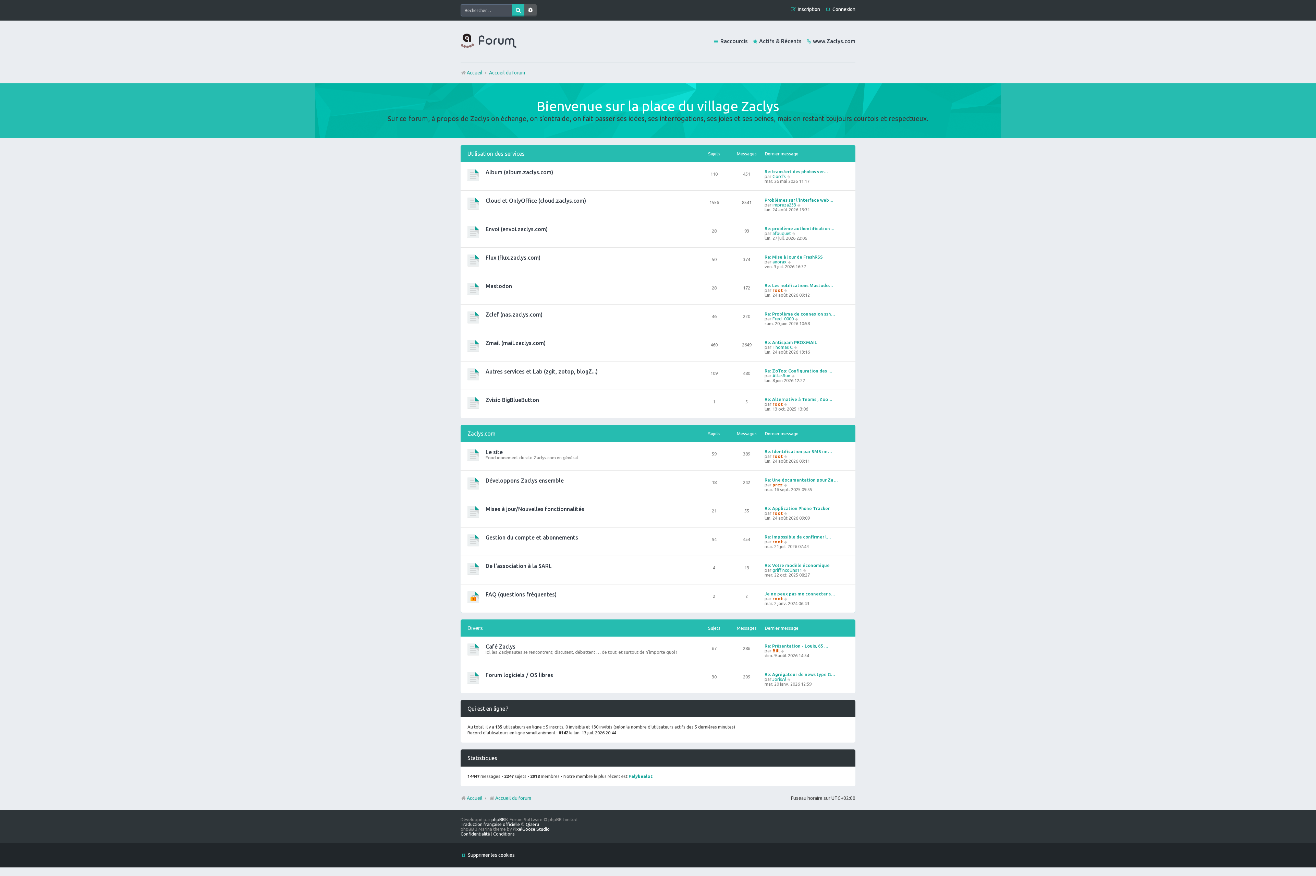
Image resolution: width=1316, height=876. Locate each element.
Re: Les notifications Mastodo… (799, 285)
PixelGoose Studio (531, 829)
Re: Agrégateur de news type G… (800, 674)
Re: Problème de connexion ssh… (800, 313)
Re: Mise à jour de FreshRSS (794, 256)
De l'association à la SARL (519, 566)
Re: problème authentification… (799, 228)
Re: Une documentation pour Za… (801, 479)
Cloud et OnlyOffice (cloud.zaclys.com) (536, 201)
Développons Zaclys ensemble (525, 480)
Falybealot (641, 776)
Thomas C (782, 347)
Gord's (779, 176)
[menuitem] (840, 9)
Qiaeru (532, 824)
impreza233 (784, 204)
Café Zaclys (500, 646)
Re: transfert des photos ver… (796, 171)
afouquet (781, 233)
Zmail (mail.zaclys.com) (516, 343)
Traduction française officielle (490, 824)
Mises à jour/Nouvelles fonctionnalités (535, 509)
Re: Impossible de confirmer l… (798, 536)
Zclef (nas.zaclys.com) (514, 314)
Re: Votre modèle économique (797, 565)
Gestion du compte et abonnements (532, 537)
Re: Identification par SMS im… (798, 451)
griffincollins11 (787, 570)
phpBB (498, 819)
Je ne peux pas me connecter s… (800, 593)
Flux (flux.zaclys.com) (513, 257)
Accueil (475, 798)
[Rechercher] (518, 10)
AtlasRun (781, 375)
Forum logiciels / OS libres (519, 675)
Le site (494, 452)
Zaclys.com (481, 433)
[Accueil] (489, 41)
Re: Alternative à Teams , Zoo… (798, 399)
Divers (475, 628)
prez (777, 484)
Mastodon (499, 286)
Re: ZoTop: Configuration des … (798, 370)
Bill (776, 650)
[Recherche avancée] (530, 10)
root (777, 290)
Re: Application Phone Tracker (797, 508)
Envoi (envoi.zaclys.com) (517, 229)
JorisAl (779, 679)
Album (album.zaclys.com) (519, 172)
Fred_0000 (783, 318)
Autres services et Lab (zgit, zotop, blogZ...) (542, 371)
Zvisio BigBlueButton (512, 400)
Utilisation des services (496, 154)
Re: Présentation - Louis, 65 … (796, 645)
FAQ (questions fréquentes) (521, 594)
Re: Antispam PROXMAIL (791, 342)
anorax (779, 261)
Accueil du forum (513, 798)
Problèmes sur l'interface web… (799, 200)
